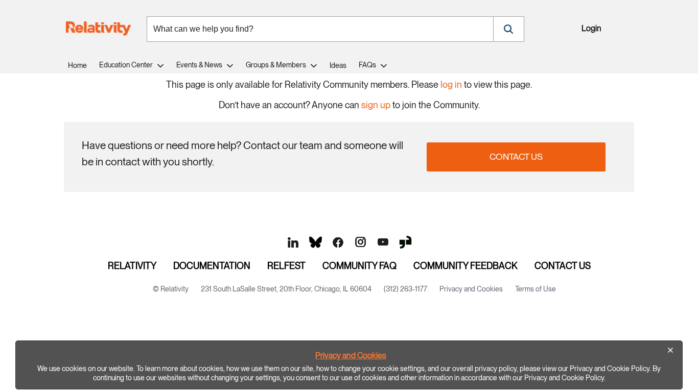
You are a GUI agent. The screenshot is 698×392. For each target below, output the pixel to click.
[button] (508, 29)
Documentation (211, 265)
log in (451, 84)
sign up (375, 105)
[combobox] (320, 29)
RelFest (286, 265)
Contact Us (516, 156)
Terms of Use (535, 289)
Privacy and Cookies (350, 355)
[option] (349, 365)
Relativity (132, 265)
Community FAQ (359, 265)
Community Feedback (465, 265)
